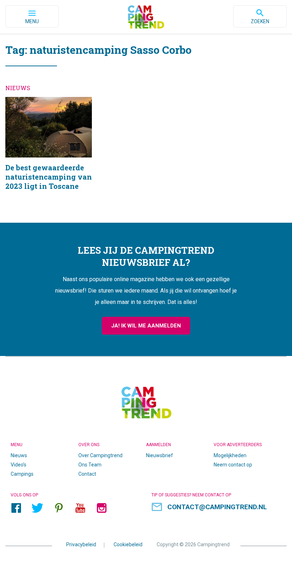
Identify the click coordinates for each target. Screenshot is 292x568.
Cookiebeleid (128, 544)
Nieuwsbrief (159, 455)
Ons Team (89, 465)
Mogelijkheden (230, 455)
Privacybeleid (81, 544)
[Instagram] (101, 508)
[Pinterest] (58, 508)
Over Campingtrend (100, 455)
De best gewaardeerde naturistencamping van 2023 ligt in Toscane (48, 152)
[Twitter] (37, 508)
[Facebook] (16, 508)
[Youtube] (80, 508)
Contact (87, 474)
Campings (22, 474)
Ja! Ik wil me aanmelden (146, 325)
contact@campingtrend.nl (217, 507)
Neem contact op (233, 465)
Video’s (18, 465)
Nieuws (19, 455)
